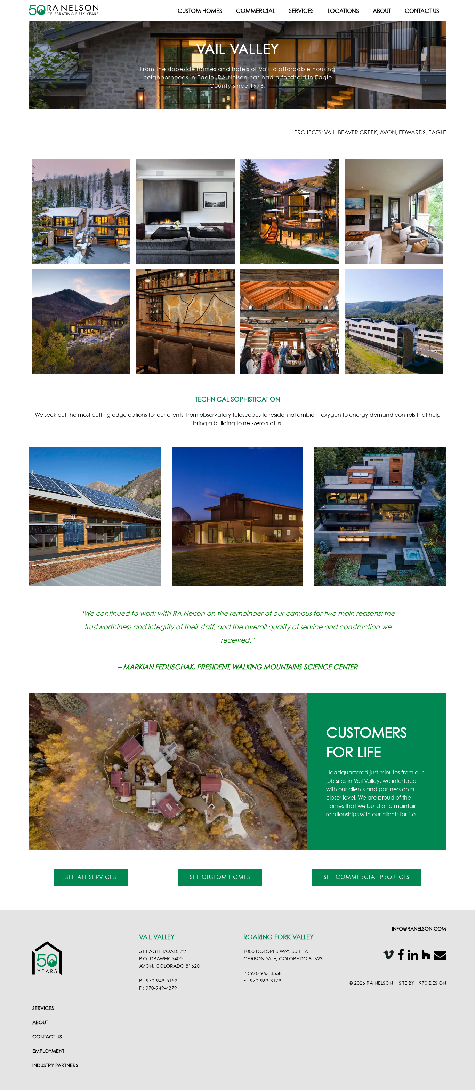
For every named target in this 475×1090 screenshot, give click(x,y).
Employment (48, 1051)
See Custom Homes (220, 877)
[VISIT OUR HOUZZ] (424, 956)
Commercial (255, 11)
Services (301, 11)
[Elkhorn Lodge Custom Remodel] (394, 211)
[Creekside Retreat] (289, 211)
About (382, 11)
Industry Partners (55, 1065)
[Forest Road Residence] (81, 211)
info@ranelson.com (419, 929)
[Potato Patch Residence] (81, 321)
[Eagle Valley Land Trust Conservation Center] (289, 321)
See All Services (90, 877)
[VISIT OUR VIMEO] (387, 956)
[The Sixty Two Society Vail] (185, 321)
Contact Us (422, 11)
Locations (343, 11)
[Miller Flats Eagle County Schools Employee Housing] (394, 321)
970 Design (432, 983)
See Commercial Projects (367, 877)
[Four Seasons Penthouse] (185, 211)
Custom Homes (200, 11)
